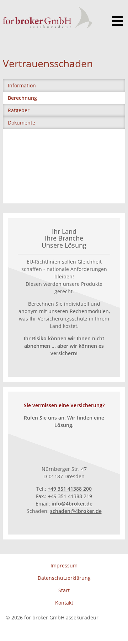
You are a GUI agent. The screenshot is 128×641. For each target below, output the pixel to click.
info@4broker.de (72, 503)
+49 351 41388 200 (70, 488)
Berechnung (22, 97)
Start (64, 590)
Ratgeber (19, 110)
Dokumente (21, 122)
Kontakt (64, 602)
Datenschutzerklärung (64, 577)
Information (22, 85)
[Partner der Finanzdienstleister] (47, 17)
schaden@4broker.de (76, 511)
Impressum (64, 565)
